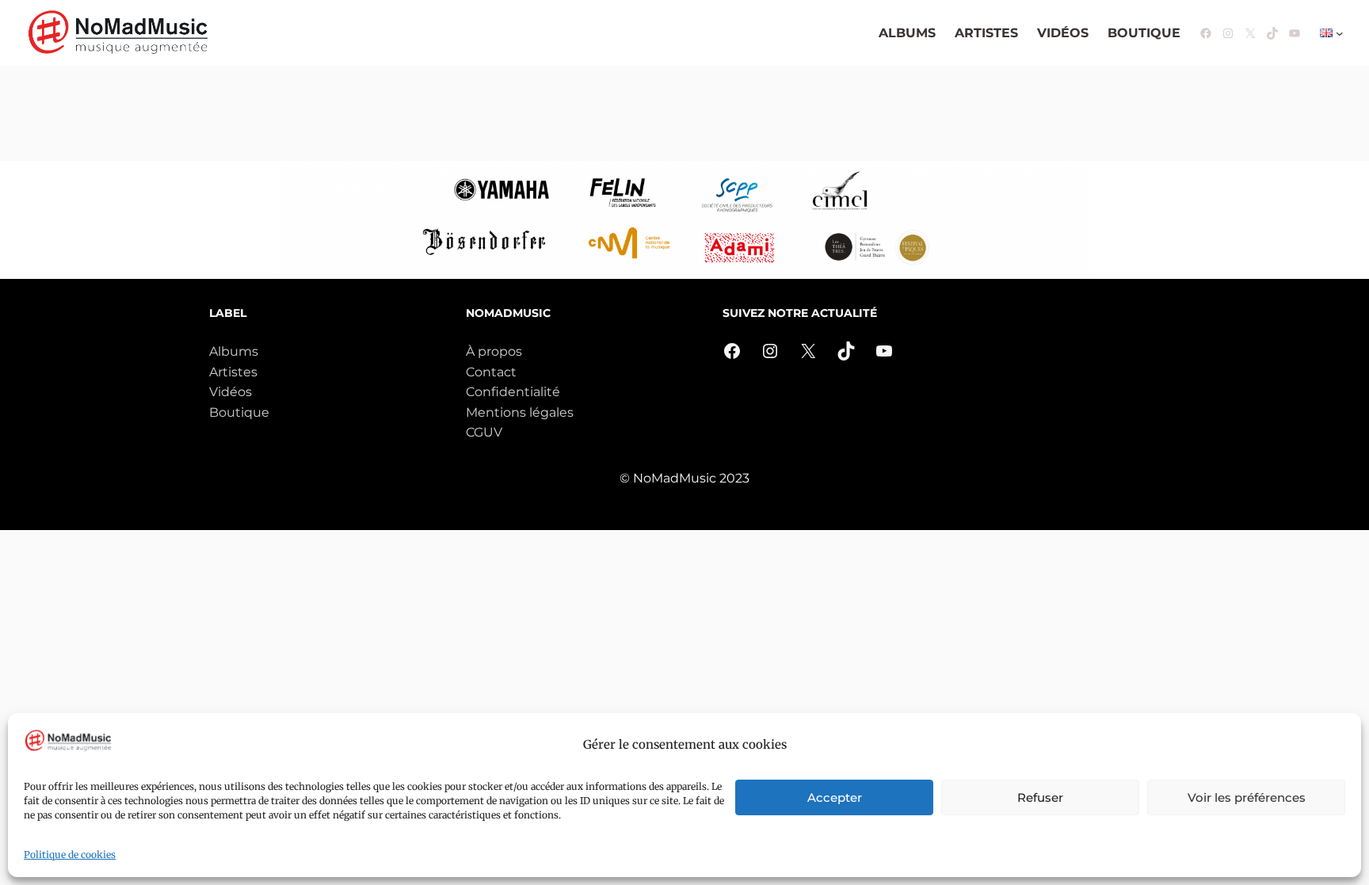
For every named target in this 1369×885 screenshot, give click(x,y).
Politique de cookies (70, 854)
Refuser (1040, 797)
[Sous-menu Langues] (1340, 33)
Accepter (834, 797)
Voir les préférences (1247, 797)
